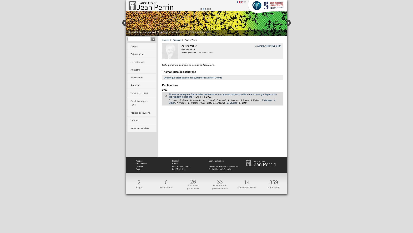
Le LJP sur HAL (179, 169)
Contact (139, 166)
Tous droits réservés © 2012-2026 (223, 166)
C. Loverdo (232, 103)
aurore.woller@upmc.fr (269, 45)
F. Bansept (267, 100)
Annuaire (177, 40)
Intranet (175, 161)
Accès (138, 169)
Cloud (175, 164)
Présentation (141, 164)
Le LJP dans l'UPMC (181, 166)
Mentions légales (216, 161)
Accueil (165, 40)
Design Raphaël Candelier (220, 169)
